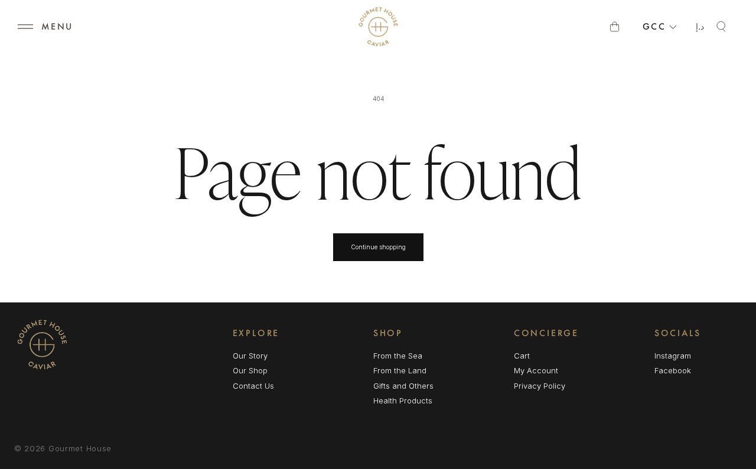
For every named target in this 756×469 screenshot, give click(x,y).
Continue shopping (378, 246)
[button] (25, 26)
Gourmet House (80, 448)
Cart (522, 355)
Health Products (402, 400)
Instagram (672, 356)
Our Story (250, 355)
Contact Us (253, 385)
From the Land (399, 370)
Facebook (672, 371)
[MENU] (25, 26)
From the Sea (397, 355)
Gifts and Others (403, 385)
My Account (536, 370)
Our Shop (250, 370)
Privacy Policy (539, 385)
